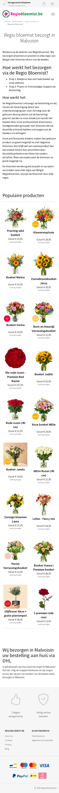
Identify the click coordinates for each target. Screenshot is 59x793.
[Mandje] (44, 4)
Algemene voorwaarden (42, 740)
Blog (7, 748)
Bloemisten (17, 21)
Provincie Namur (32, 21)
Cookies (8, 740)
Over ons (9, 736)
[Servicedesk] (52, 4)
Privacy (8, 744)
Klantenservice (38, 736)
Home (7, 21)
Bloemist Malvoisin (15, 24)
